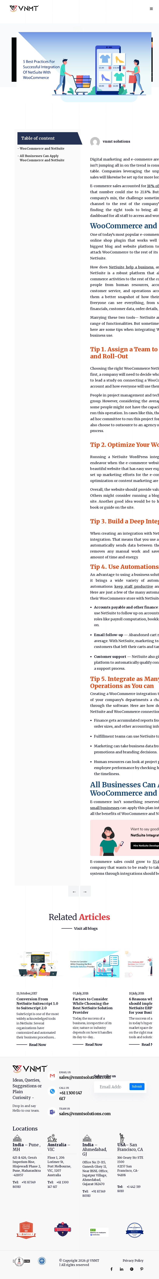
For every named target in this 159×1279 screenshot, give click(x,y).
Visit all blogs (86, 928)
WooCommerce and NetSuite (42, 148)
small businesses (104, 808)
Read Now (37, 1044)
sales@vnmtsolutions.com (85, 1077)
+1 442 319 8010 (129, 1189)
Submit (137, 1086)
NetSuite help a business (131, 267)
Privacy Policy (133, 1260)
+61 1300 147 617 (58, 1184)
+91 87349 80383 (24, 1184)
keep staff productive (133, 586)
